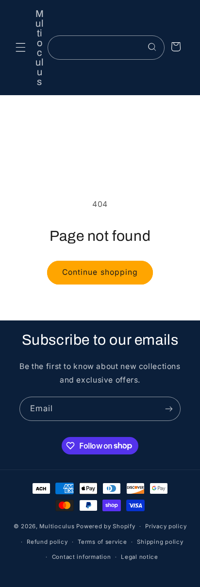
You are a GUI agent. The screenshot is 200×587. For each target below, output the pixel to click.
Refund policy (47, 541)
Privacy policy (165, 526)
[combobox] (106, 47)
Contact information (81, 556)
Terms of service (102, 541)
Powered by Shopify (105, 526)
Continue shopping (100, 272)
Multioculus (56, 526)
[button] (20, 47)
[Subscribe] (169, 408)
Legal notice (139, 556)
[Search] (152, 47)
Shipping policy (160, 541)
